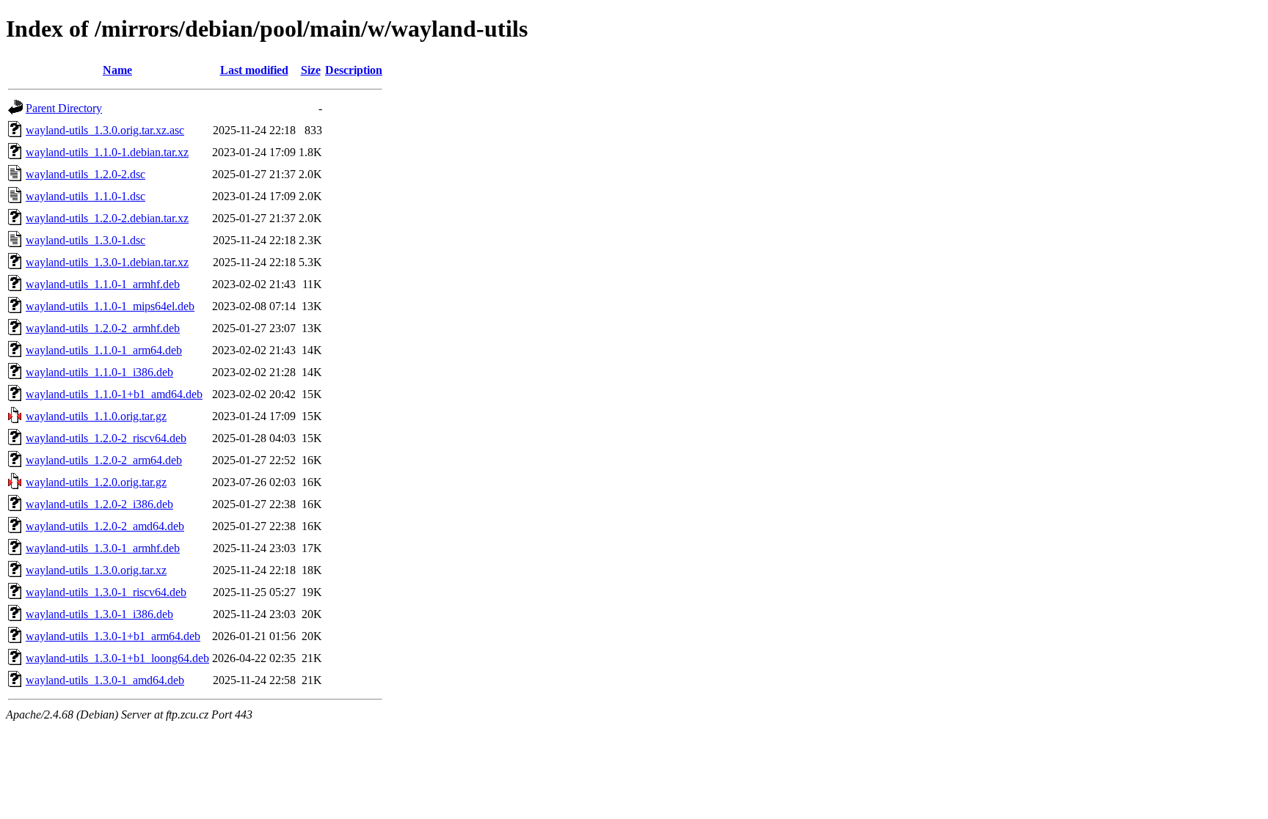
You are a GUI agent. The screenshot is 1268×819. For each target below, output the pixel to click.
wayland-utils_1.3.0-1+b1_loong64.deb (117, 658)
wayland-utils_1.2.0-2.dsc (85, 174)
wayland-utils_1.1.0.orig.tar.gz (96, 416)
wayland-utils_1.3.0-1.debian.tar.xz (107, 262)
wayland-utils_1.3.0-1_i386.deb (99, 614)
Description (353, 70)
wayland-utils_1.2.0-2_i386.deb (99, 504)
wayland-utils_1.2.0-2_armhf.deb (103, 328)
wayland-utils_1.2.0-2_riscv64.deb (106, 438)
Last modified (254, 70)
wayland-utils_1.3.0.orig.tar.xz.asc (105, 130)
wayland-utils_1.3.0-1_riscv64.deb (106, 592)
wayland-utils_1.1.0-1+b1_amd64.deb (114, 394)
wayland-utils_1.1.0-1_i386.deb (99, 372)
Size (311, 70)
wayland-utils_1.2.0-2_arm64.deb (104, 460)
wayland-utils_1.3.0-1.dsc (85, 240)
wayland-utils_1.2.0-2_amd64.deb (105, 526)
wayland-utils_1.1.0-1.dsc (85, 196)
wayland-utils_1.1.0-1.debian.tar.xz (107, 152)
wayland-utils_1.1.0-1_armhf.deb (103, 284)
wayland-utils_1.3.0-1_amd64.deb (105, 680)
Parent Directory (64, 108)
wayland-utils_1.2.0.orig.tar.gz (96, 482)
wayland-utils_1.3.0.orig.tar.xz (96, 570)
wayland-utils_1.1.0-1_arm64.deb (104, 350)
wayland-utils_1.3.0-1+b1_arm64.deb (113, 636)
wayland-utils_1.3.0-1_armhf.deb (103, 548)
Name (117, 70)
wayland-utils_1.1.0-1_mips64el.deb (110, 306)
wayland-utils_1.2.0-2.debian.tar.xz (107, 218)
